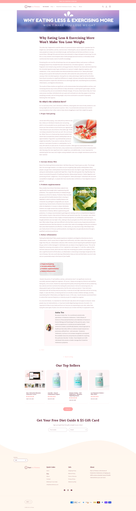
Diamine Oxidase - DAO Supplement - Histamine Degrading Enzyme (75, 394)
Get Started (46, 6)
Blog (48, 473)
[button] (52, 6)
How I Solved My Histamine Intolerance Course (33, 393)
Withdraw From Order (52, 482)
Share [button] (42, 349)
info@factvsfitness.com (52, 484)
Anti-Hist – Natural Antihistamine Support (54, 393)
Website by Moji (72, 482)
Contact (49, 479)
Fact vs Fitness (31, 507)
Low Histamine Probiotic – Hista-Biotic (98, 393)
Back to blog (69, 357)
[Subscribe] (86, 430)
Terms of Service (72, 476)
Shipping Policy (72, 470)
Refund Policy (71, 473)
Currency (16, 457)
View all (68, 409)
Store (48, 470)
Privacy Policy (71, 479)
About (48, 476)
